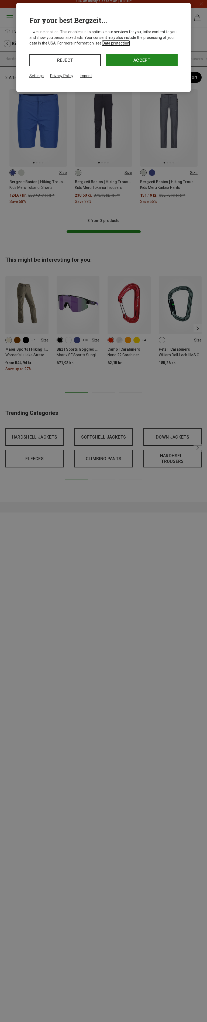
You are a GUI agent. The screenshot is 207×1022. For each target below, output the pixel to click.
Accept (141, 60)
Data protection (115, 43)
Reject (65, 60)
